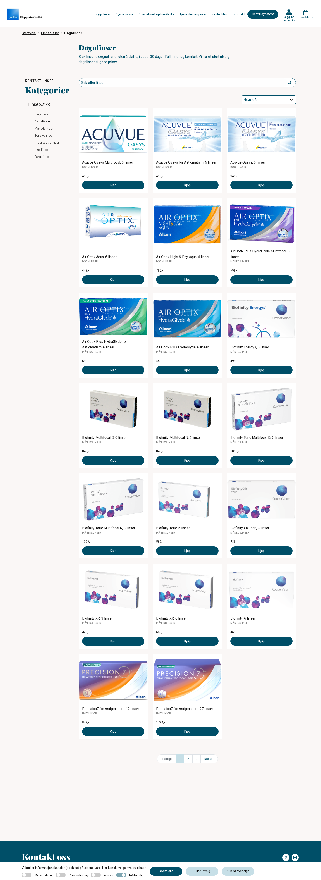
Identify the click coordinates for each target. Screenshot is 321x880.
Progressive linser (47, 142)
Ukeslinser (42, 150)
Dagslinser (42, 114)
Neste (208, 759)
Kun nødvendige (238, 871)
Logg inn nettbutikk (289, 18)
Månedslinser (44, 128)
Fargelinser (42, 156)
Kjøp (113, 185)
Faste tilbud (220, 14)
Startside (29, 33)
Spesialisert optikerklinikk (156, 14)
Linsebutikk (50, 33)
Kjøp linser (103, 14)
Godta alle (166, 871)
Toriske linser (44, 135)
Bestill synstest (263, 14)
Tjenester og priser (193, 14)
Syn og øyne (124, 14)
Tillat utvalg (202, 871)
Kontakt (239, 14)
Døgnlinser (42, 121)
